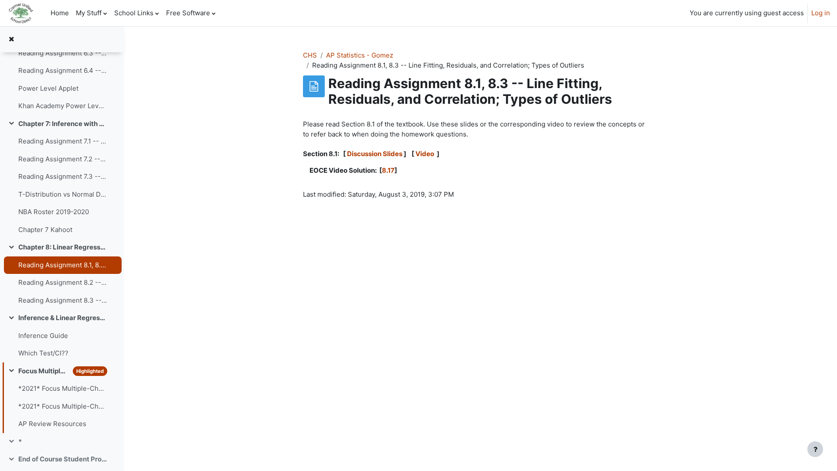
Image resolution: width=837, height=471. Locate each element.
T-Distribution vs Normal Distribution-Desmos (62, 194)
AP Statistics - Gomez (359, 55)
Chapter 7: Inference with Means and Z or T (62, 123)
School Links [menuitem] (133, 13)
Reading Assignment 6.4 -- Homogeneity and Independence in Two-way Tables (62, 70)
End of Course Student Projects (62, 459)
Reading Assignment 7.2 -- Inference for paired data (62, 159)
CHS (310, 55)
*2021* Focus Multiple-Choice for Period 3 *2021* (62, 406)
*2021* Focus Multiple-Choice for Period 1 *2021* (62, 388)
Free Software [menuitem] (188, 13)
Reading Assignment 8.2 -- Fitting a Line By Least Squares (62, 282)
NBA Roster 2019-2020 (53, 212)
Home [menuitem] (60, 13)
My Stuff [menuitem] (89, 13)
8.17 (388, 170)
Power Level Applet (48, 88)
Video (425, 154)
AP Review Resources (52, 424)
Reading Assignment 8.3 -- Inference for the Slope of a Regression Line (62, 300)
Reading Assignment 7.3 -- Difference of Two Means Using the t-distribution (62, 176)
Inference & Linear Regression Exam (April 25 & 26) (62, 318)
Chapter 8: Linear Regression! (62, 247)
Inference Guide (43, 335)
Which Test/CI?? (43, 353)
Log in (820, 13)
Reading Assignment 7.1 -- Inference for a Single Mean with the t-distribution (62, 141)
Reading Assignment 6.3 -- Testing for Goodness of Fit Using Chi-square (62, 53)
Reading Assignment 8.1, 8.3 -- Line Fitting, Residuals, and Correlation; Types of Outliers (62, 265)
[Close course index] (11, 39)
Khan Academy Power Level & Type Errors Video (62, 106)
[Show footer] (815, 449)
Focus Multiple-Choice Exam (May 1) (43, 371)
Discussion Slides (374, 154)
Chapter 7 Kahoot (45, 229)
